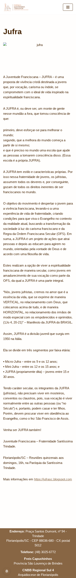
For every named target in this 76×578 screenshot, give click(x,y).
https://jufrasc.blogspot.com (53, 479)
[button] (9, 13)
